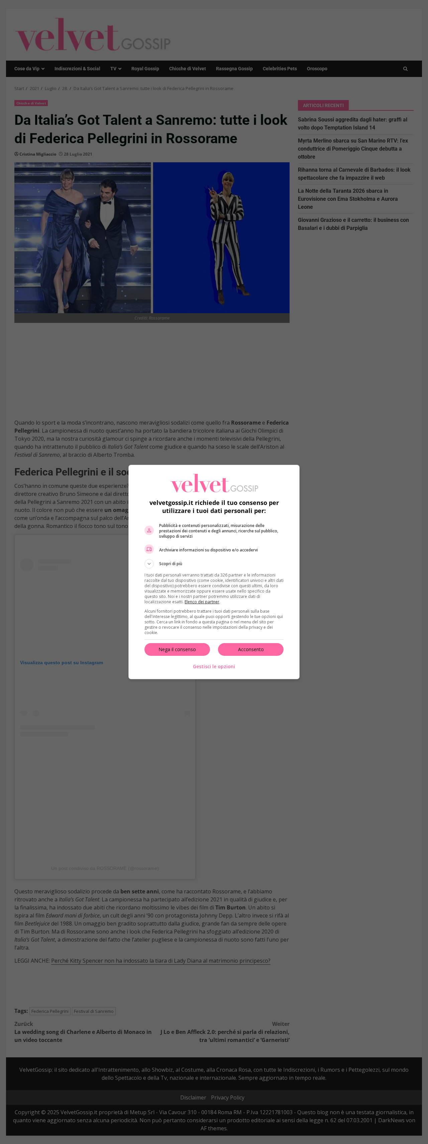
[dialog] (214, 572)
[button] (214, 563)
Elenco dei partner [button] (202, 602)
